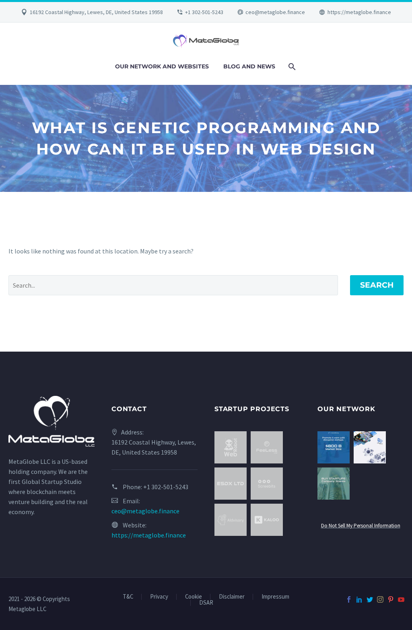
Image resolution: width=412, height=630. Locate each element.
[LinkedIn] (359, 599)
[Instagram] (380, 599)
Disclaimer (232, 597)
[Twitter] (370, 599)
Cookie (193, 597)
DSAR (206, 603)
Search (376, 285)
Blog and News (249, 66)
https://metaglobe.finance (359, 12)
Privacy (159, 597)
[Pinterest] (390, 599)
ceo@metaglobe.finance (275, 12)
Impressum (275, 597)
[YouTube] (401, 599)
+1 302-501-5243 (204, 12)
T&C (128, 597)
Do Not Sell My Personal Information (360, 525)
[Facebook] (349, 599)
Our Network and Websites (162, 66)
